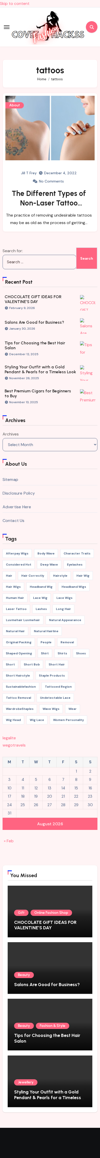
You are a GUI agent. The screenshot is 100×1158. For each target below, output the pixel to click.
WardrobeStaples (20, 709)
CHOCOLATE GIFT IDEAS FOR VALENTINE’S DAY (33, 299)
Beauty (24, 975)
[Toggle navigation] (7, 27)
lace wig (40, 598)
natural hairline (46, 631)
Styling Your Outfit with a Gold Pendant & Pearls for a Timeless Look (40, 369)
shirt (45, 653)
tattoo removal (18, 698)
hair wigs (13, 587)
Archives (11, 434)
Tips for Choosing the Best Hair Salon (47, 1038)
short (10, 664)
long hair (63, 609)
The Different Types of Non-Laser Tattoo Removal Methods (49, 203)
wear (72, 709)
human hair (15, 598)
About (14, 105)
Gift (21, 912)
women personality (68, 720)
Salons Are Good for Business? (34, 322)
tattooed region (58, 687)
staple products (52, 675)
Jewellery (26, 1082)
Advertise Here (17, 507)
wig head (13, 720)
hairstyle (60, 576)
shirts (62, 653)
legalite (9, 738)
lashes (41, 609)
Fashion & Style (52, 1026)
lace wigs (64, 598)
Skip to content (14, 3)
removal (67, 642)
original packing (19, 642)
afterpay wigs (17, 553)
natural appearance (65, 620)
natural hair (15, 631)
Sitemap (10, 479)
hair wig (82, 576)
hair (9, 576)
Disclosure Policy (19, 493)
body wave (46, 553)
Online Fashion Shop (51, 912)
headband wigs (74, 587)
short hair (57, 664)
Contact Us (14, 520)
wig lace (37, 720)
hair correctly (32, 576)
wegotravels (14, 745)
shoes (81, 653)
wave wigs (51, 709)
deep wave (49, 564)
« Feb (9, 841)
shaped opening (19, 653)
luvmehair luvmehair (23, 620)
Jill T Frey (29, 173)
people (46, 642)
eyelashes (75, 564)
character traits (77, 553)
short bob (32, 664)
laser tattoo (16, 609)
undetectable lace (55, 698)
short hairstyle (18, 675)
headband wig (41, 587)
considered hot (18, 564)
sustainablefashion (21, 687)
